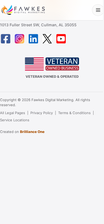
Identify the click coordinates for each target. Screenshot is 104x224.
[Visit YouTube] (61, 38)
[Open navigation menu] (98, 10)
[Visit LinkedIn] (33, 38)
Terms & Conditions (74, 113)
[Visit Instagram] (19, 38)
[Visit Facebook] (5, 38)
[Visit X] (47, 38)
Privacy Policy (41, 113)
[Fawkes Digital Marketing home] (23, 10)
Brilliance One (32, 132)
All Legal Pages (12, 113)
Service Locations (14, 120)
